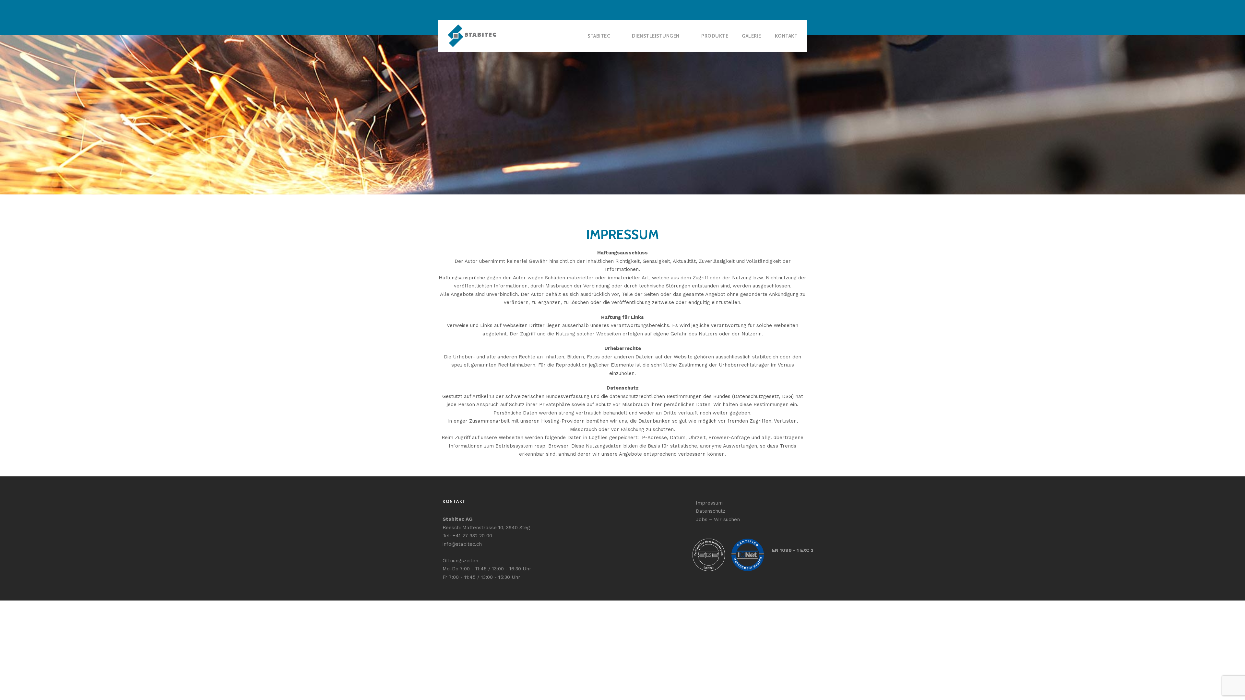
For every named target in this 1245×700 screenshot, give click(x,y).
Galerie (751, 36)
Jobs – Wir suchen (718, 519)
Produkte (714, 36)
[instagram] (805, 10)
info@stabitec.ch (462, 544)
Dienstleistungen (656, 36)
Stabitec (598, 36)
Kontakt (786, 36)
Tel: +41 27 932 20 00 (467, 536)
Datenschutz (710, 511)
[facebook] (793, 10)
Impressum (709, 503)
